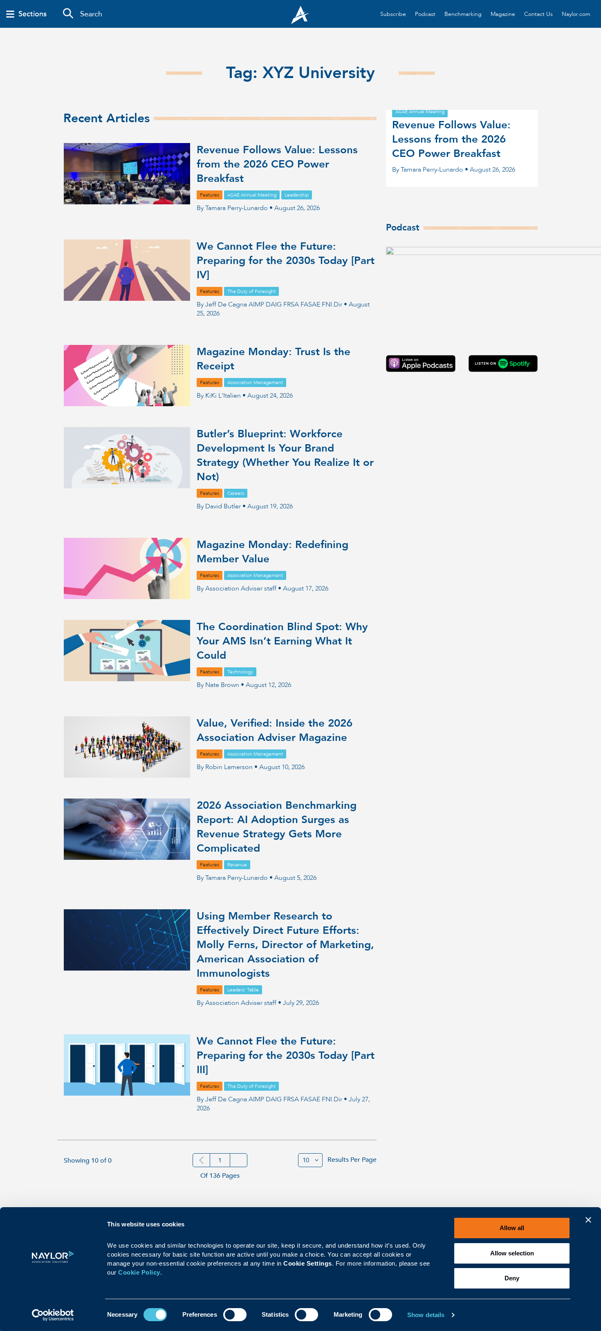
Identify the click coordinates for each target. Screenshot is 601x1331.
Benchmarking (463, 14)
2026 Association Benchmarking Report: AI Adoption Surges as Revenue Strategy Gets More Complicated (277, 827)
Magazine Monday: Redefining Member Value (272, 551)
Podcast (425, 14)
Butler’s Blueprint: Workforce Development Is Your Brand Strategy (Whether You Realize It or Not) (285, 455)
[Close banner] (588, 1225)
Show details (425, 1314)
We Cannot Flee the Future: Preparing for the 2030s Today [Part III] (286, 1055)
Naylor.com (576, 14)
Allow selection (512, 1253)
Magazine (503, 14)
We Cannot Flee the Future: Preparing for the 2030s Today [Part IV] (286, 260)
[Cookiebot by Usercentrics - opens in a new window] (53, 1315)
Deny (512, 1278)
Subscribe (393, 14)
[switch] (235, 1313)
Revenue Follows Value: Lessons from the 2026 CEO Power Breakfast (277, 164)
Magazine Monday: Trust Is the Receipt (273, 359)
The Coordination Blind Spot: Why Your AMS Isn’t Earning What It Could (282, 641)
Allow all (512, 1227)
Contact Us (538, 14)
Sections (32, 14)
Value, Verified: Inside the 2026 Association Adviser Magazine (274, 730)
